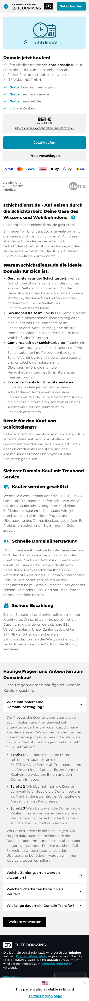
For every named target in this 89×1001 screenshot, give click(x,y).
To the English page (45, 996)
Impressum (11, 977)
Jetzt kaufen (71, 6)
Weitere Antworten (24, 922)
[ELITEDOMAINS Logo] (44, 945)
